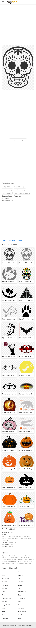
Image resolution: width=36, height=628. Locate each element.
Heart (3, 572)
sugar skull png (7, 190)
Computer (21, 608)
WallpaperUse (22, 592)
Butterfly (20, 575)
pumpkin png (6, 187)
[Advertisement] (18, 27)
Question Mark (22, 615)
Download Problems (15, 240)
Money (20, 618)
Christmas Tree (6, 598)
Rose (3, 595)
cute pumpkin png (19, 187)
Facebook (5, 618)
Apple (3, 575)
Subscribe (21, 582)
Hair (19, 601)
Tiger (3, 592)
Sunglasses (5, 578)
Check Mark (21, 598)
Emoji (19, 595)
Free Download (18, 141)
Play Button (5, 585)
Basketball (5, 582)
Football (4, 601)
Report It (4, 240)
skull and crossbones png (22, 193)
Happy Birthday (6, 605)
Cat (19, 578)
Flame (20, 572)
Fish (19, 605)
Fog (19, 588)
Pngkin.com (5, 615)
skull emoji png (7, 193)
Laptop (20, 585)
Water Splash (22, 611)
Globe (3, 608)
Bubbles (4, 588)
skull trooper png (20, 190)
